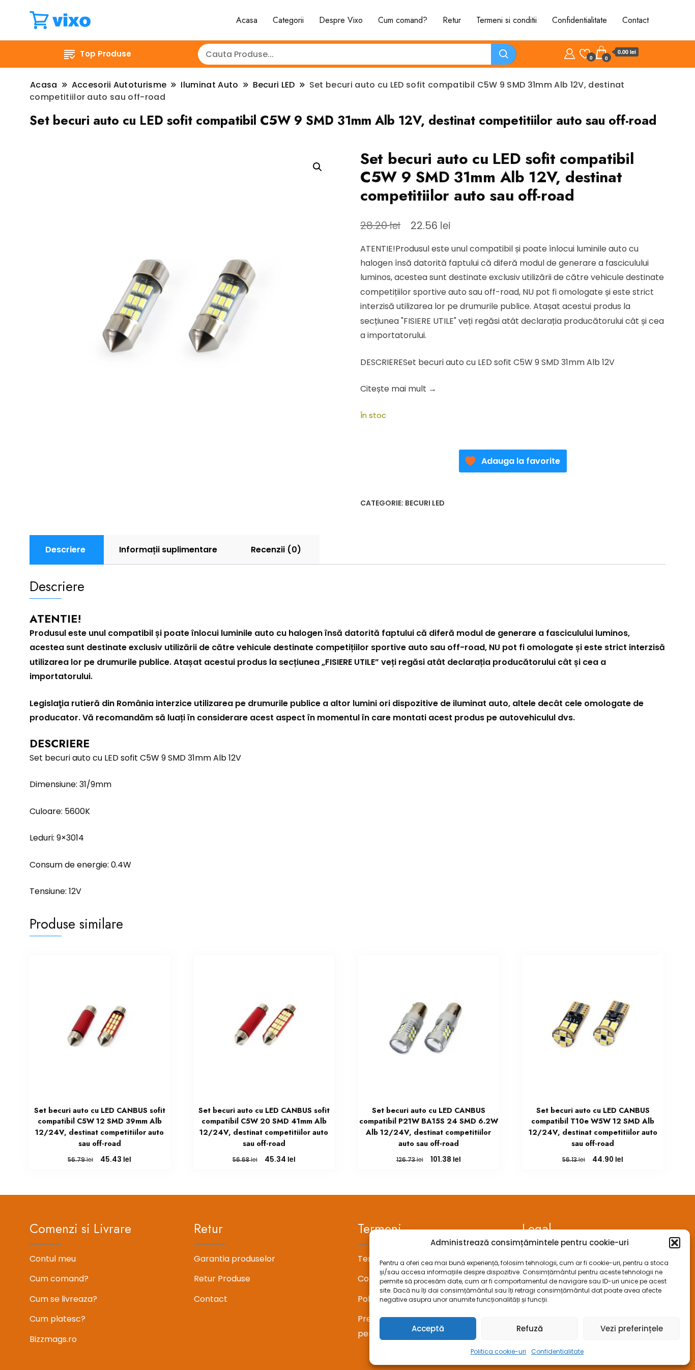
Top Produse (105, 53)
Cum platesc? (57, 1319)
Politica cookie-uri (498, 1351)
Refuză (529, 1328)
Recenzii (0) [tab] (276, 549)
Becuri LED (425, 503)
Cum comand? (402, 20)
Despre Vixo (341, 20)
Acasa (246, 20)
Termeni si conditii (506, 20)
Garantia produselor (234, 1259)
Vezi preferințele (631, 1328)
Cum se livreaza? (63, 1299)
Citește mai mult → (398, 389)
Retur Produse (222, 1278)
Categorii (288, 20)
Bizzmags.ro (53, 1339)
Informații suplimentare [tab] (168, 549)
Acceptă (428, 1328)
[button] (675, 1243)
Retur (452, 20)
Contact (635, 20)
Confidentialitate (557, 1351)
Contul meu (53, 1259)
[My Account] (569, 52)
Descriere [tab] (65, 549)
